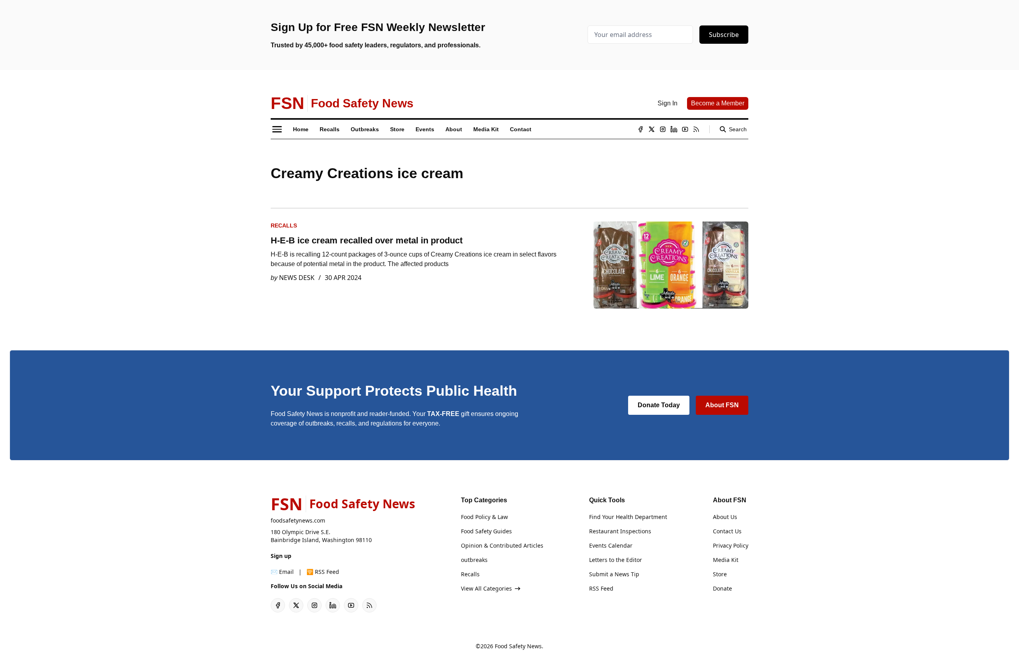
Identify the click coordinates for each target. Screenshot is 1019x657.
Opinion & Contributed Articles (502, 545)
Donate (722, 588)
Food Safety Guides (486, 531)
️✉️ (282, 571)
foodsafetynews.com (298, 520)
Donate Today (659, 405)
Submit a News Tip (614, 574)
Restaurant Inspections (620, 531)
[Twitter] (651, 129)
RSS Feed (601, 588)
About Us (725, 517)
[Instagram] (662, 129)
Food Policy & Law (484, 517)
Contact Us (727, 531)
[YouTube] (685, 129)
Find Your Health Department (628, 517)
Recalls (284, 225)
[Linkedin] (673, 129)
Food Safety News (518, 646)
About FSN (722, 405)
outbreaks (474, 560)
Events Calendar (610, 545)
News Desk (296, 277)
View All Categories (486, 588)
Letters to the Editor (615, 560)
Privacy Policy (730, 545)
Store (720, 574)
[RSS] (696, 129)
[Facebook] (640, 129)
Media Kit (725, 560)
